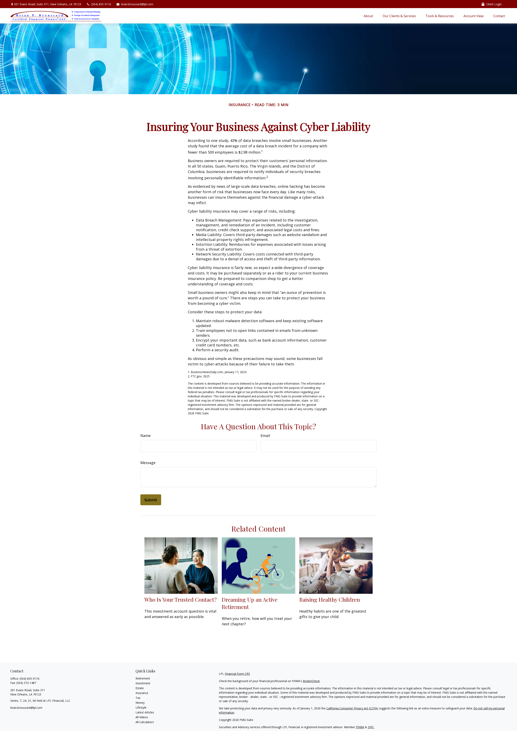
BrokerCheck (311, 681)
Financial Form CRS (237, 674)
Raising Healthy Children (329, 599)
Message (148, 462)
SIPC (371, 727)
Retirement (143, 678)
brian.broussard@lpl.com (137, 4)
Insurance (142, 693)
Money (140, 703)
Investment (143, 683)
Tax (138, 698)
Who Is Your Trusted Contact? (180, 599)
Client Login (494, 4)
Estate (140, 688)
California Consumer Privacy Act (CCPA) (352, 708)
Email (265, 435)
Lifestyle (141, 707)
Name (145, 435)
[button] (368, 16)
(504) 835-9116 (101, 4)
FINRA (360, 727)
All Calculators (145, 722)
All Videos (142, 717)
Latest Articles (145, 712)
